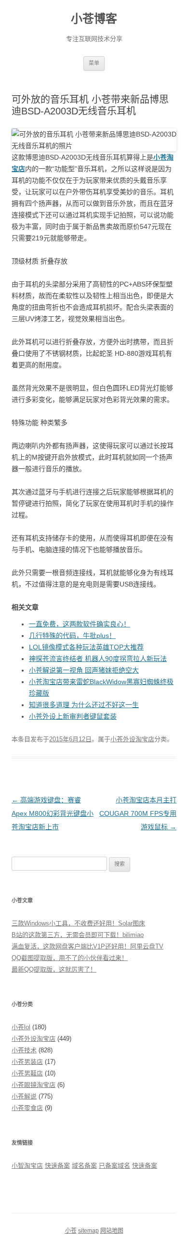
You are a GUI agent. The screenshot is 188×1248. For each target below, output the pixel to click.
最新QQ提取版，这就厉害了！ (54, 969)
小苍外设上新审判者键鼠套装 (73, 716)
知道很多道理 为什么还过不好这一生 (84, 705)
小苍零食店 (27, 1107)
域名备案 (84, 1165)
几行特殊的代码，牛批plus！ (72, 635)
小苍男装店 (27, 1061)
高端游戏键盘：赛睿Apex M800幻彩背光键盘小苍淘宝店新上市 (53, 813)
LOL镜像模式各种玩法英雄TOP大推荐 (86, 647)
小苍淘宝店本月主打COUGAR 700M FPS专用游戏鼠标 (137, 813)
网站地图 (111, 1230)
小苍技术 (24, 1050)
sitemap (88, 1230)
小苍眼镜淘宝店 (33, 1084)
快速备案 (57, 1165)
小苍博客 (94, 18)
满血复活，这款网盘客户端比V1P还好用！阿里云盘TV (87, 946)
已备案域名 (114, 1165)
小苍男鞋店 (27, 1073)
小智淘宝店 (27, 1165)
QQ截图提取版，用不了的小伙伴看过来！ (70, 957)
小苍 (71, 1230)
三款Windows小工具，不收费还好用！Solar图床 (78, 923)
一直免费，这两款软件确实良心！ (79, 624)
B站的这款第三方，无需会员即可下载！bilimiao (78, 934)
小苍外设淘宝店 (132, 739)
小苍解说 (24, 1096)
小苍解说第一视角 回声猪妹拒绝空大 (84, 670)
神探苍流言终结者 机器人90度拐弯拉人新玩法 (98, 658)
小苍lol (21, 1027)
